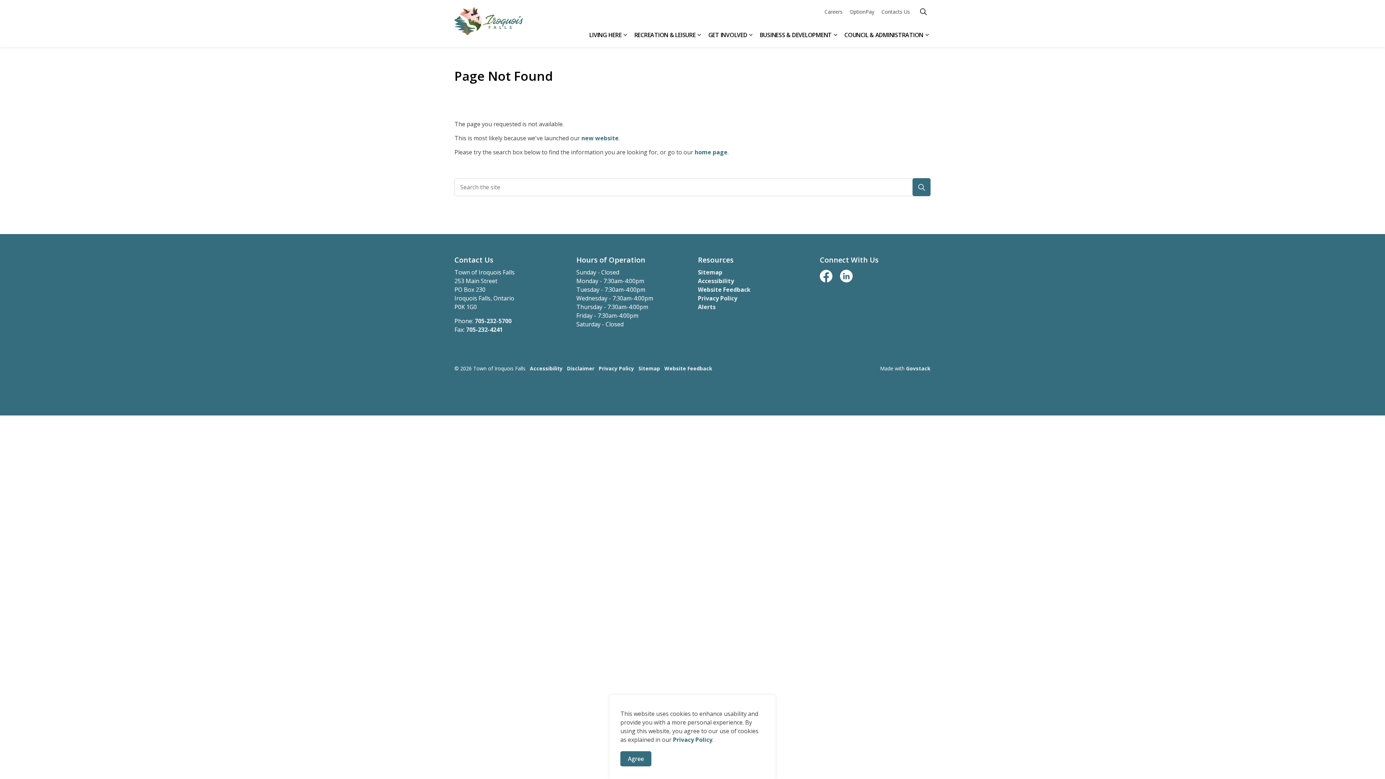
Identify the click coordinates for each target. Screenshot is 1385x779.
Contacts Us (895, 11)
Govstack (918, 368)
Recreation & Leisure (665, 35)
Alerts (707, 307)
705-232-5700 (493, 321)
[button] (922, 187)
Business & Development (796, 35)
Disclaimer (580, 368)
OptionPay (862, 11)
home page (711, 152)
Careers (834, 11)
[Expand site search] (923, 11)
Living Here (605, 35)
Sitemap (710, 272)
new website (600, 138)
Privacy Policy (692, 740)
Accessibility (716, 281)
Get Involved (727, 35)
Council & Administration (883, 35)
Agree (636, 759)
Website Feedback (724, 290)
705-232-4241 (484, 330)
